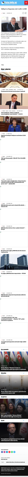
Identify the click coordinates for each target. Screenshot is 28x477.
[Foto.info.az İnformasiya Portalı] (9, 3)
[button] (21, 349)
